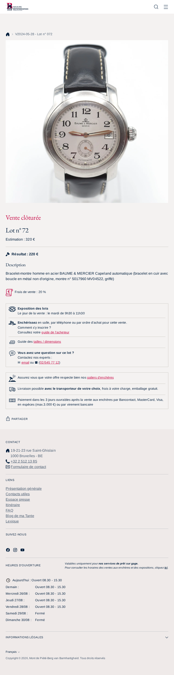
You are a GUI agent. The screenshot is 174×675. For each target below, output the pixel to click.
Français (11, 651)
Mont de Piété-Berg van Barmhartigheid (54, 658)
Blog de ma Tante (20, 516)
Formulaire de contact (28, 467)
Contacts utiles (18, 494)
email (25, 362)
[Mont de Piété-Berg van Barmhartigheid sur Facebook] (8, 551)
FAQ (9, 510)
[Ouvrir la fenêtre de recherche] (156, 7)
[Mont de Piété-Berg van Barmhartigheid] (17, 7)
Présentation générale (24, 488)
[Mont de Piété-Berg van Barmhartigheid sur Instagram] (15, 551)
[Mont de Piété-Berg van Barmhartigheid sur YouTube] (23, 551)
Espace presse (18, 499)
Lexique (12, 521)
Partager (20, 419)
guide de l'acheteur (55, 332)
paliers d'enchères (100, 377)
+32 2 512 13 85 (24, 461)
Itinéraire (13, 505)
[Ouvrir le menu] (166, 7)
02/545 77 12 (49, 362)
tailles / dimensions (47, 341)
